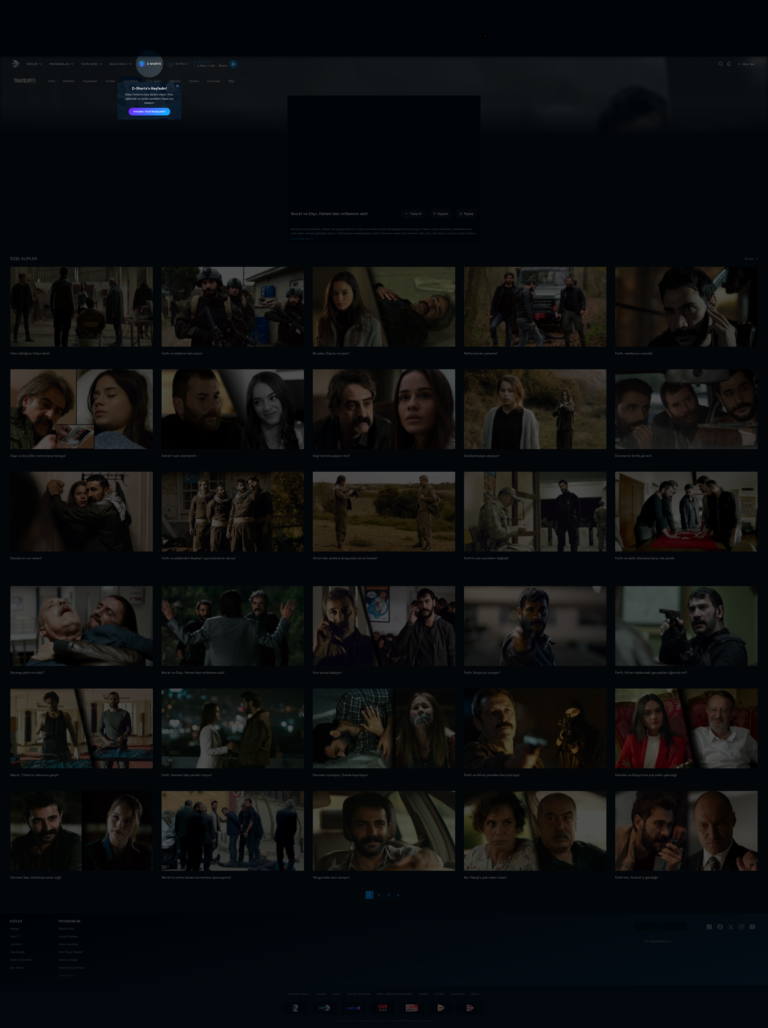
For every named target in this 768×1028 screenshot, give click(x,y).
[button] (177, 86)
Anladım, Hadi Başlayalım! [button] (149, 111)
